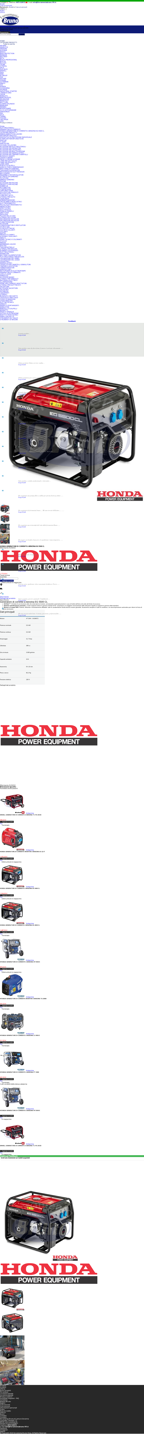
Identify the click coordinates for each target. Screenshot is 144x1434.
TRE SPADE (4, 119)
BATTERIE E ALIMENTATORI (10, 255)
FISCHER (3, 79)
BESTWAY (3, 57)
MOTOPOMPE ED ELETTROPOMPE (13, 271)
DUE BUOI (4, 69)
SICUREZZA (4, 291)
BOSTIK (3, 61)
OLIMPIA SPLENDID (7, 104)
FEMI (2, 74)
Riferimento (4, 785)
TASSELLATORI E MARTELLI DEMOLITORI (15, 264)
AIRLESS (3, 242)
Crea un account (6, 5)
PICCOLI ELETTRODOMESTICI (11, 205)
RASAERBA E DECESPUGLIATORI (12, 175)
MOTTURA (4, 102)
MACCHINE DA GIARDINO (9, 169)
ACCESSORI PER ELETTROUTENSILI (13, 147)
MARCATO (4, 96)
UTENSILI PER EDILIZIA (8, 249)
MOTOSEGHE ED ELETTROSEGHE (12, 172)
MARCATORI (4, 307)
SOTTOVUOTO (5, 209)
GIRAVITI (3, 304)
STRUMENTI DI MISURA (9, 320)
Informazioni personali (8, 1408)
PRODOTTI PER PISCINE (9, 184)
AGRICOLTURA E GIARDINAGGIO (12, 167)
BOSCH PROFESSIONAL (8, 60)
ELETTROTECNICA (7, 302)
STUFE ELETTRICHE (7, 228)
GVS (1, 85)
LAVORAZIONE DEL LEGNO (10, 260)
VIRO (2, 121)
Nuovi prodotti (5, 1390)
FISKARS (3, 80)
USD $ (2, 12)
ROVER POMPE (5, 108)
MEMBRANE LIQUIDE (8, 244)
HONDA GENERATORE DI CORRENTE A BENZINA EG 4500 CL (20, 925)
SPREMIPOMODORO (7, 200)
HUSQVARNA (5, 88)
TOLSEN (3, 118)
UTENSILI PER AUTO (7, 197)
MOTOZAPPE (5, 173)
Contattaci (4, 1400)
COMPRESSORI (5, 189)
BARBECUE (4, 186)
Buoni (2, 1414)
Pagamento (5, 32)
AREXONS (3, 49)
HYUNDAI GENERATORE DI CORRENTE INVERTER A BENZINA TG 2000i (23, 999)
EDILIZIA (3, 246)
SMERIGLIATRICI (6, 263)
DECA (2, 68)
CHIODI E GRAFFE (6, 158)
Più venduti (4, 1392)
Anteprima (29, 813)
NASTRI (3, 233)
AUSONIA (3, 50)
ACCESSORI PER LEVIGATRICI (10, 150)
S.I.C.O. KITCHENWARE (8, 110)
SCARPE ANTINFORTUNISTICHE (12, 139)
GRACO (2, 83)
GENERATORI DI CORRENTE (10, 272)
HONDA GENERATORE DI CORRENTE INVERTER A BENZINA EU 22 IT (22, 851)
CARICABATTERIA (6, 191)
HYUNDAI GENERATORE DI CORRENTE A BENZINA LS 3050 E (20, 1035)
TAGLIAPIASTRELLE (7, 247)
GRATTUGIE (4, 213)
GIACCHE (3, 140)
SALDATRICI (4, 290)
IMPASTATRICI (5, 206)
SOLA (2, 115)
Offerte (2, 1389)
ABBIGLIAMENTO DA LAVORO (11, 134)
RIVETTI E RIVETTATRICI (9, 315)
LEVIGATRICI (4, 261)
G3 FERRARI (4, 82)
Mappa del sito (5, 1401)
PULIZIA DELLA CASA (7, 216)
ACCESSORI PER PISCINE (9, 183)
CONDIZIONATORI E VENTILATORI (13, 225)
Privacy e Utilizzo (6, 123)
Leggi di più (22, 335)
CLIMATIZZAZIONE (7, 222)
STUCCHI (3, 241)
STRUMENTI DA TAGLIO (9, 318)
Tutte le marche (7, 44)
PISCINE (3, 181)
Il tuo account (5, 1405)
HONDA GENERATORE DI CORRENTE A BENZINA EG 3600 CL (20, 888)
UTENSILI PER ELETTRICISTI (10, 285)
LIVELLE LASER (5, 274)
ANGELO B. (4, 47)
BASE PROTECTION (7, 53)
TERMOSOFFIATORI (7, 268)
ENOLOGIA (4, 214)
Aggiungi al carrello (7, 822)
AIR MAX (3, 46)
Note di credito (5, 1411)
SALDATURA (4, 287)
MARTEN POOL (5, 97)
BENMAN (3, 55)
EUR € (2, 11)
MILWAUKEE (4, 99)
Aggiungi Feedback (9, 1156)
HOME (2, 41)
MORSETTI (4, 310)
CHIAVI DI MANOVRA (7, 299)
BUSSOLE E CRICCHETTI (9, 296)
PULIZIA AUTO (5, 194)
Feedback (72, 321)
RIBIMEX (3, 107)
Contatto (3, 2)
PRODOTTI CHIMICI (7, 235)
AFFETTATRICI (5, 208)
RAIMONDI (4, 105)
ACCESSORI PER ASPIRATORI (10, 148)
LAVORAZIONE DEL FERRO (9, 258)
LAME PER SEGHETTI (7, 162)
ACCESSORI (4, 224)
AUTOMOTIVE (5, 187)
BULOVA (3, 63)
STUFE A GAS (5, 227)
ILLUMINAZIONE (6, 282)
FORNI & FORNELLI (7, 211)
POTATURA (4, 178)
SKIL (1, 113)
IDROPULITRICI (5, 269)
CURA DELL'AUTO (6, 195)
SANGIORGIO (5, 112)
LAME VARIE (4, 164)
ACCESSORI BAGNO (7, 277)
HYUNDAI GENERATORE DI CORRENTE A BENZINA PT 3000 (19, 1072)
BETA (2, 58)
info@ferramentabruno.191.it (44, 2)
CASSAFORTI (4, 293)
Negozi (2, 1403)
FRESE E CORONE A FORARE (10, 159)
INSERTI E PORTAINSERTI (9, 305)
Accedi (2, 4)
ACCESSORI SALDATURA (9, 288)
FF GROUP (3, 75)
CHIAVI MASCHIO (6, 301)
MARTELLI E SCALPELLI (8, 309)
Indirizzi (3, 1412)
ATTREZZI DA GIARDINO (9, 176)
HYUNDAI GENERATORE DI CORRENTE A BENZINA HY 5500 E (20, 962)
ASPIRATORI (4, 253)
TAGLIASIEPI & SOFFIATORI (10, 170)
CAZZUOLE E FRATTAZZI (9, 298)
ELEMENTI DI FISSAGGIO (9, 250)
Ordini (2, 1409)
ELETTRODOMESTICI (8, 203)
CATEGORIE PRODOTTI (8, 42)
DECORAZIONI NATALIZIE (9, 219)
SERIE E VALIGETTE (7, 316)
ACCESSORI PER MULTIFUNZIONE (12, 151)
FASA (2, 72)
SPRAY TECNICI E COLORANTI (11, 239)
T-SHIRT (3, 142)
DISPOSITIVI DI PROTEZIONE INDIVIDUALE (16, 137)
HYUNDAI (3, 90)
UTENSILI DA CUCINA (8, 217)
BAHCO (2, 52)
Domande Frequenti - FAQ (9, 1398)
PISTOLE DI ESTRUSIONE (9, 313)
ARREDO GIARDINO (7, 180)
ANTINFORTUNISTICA (8, 136)
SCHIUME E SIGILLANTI (8, 236)
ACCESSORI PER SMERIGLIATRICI (12, 153)
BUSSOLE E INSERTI (7, 156)
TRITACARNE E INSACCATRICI (11, 202)
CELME (2, 64)
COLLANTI (4, 231)
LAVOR (2, 94)
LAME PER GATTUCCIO (8, 161)
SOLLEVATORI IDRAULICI (9, 192)
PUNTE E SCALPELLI (7, 165)
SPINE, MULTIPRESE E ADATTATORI (13, 283)
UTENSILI (3, 294)
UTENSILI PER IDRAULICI (9, 279)
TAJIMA (2, 116)
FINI (1, 77)
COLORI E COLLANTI (7, 230)
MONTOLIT (4, 101)
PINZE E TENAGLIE (7, 312)
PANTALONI (4, 143)
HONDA (3, 86)
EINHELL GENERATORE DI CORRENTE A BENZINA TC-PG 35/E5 (20, 815)
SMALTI (3, 238)
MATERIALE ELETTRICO (8, 280)
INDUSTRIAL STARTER (8, 91)
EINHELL (3, 71)
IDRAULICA (4, 275)
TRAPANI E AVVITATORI (9, 266)
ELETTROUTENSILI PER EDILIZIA (12, 257)
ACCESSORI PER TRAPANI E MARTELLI (14, 154)
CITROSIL (3, 66)
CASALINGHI (4, 198)
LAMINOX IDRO (5, 93)
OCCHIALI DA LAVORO (8, 145)
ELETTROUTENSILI (7, 252)
